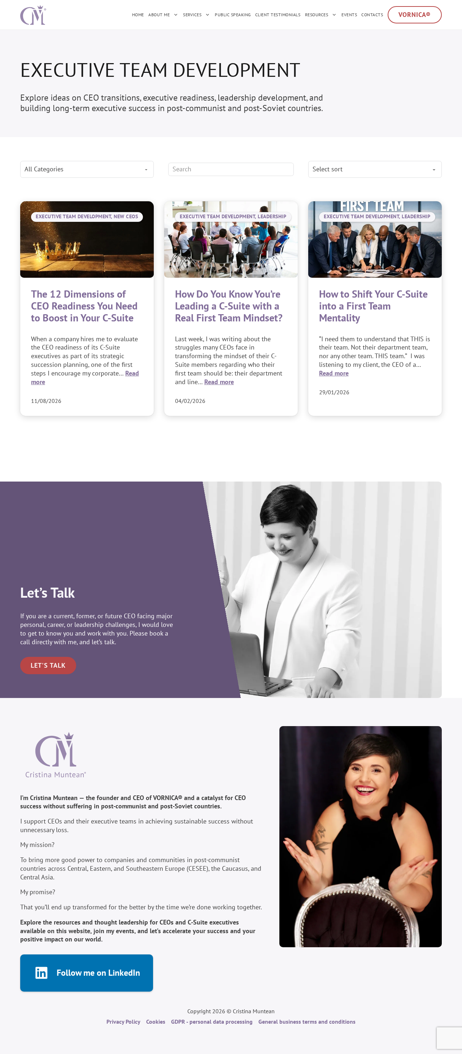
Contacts (372, 14)
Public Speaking (233, 14)
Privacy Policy (123, 1021)
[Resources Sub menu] (334, 15)
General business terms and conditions (307, 1021)
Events (349, 14)
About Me (159, 14)
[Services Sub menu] (207, 15)
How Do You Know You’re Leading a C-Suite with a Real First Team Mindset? (229, 305)
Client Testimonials (278, 14)
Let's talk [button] (48, 665)
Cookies (155, 1021)
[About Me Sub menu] (176, 15)
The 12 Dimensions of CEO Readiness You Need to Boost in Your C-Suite (84, 305)
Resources (316, 14)
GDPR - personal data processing (212, 1021)
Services (192, 14)
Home (138, 14)
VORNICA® (414, 14)
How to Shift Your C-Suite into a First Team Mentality (373, 305)
